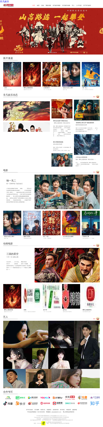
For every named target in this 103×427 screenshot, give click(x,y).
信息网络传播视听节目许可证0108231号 (63, 420)
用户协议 (62, 409)
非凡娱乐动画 (66, 5)
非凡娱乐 (4, 1)
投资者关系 (56, 409)
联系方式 (43, 409)
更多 (94, 96)
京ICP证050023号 (46, 420)
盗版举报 (74, 409)
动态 (38, 5)
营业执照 (39, 419)
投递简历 (49, 409)
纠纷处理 (68, 409)
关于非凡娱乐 (87, 5)
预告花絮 (48, 5)
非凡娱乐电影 (56, 5)
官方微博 (37, 409)
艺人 (73, 5)
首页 (33, 5)
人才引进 (78, 5)
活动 (42, 5)
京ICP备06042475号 (35, 420)
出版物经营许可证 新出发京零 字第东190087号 (54, 419)
